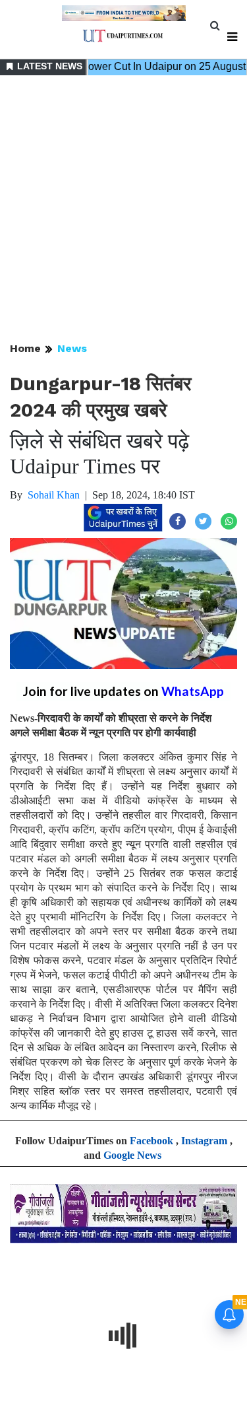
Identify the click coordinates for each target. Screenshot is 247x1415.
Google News (132, 1155)
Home (25, 348)
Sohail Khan (54, 494)
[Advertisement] (123, 209)
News (72, 348)
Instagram (204, 1140)
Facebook (151, 1140)
